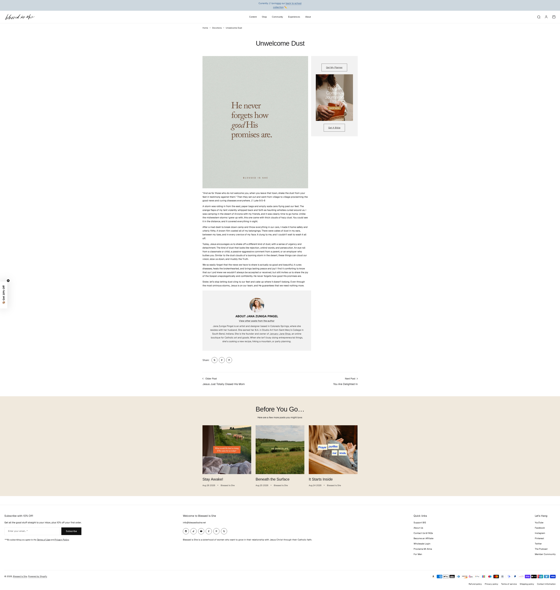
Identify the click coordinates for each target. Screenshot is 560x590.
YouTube (539, 522)
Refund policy (475, 584)
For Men (418, 554)
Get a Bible (334, 127)
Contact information (546, 584)
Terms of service (509, 584)
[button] (3, 295)
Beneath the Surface (272, 479)
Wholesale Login (422, 543)
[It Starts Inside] (333, 449)
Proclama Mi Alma (423, 549)
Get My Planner (334, 67)
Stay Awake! (212, 479)
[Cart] (554, 17)
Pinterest (539, 538)
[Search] (538, 17)
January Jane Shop (280, 333)
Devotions (217, 28)
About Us (418, 527)
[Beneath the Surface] (280, 449)
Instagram (540, 533)
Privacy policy (491, 584)
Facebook (540, 527)
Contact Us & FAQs (423, 533)
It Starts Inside (321, 479)
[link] (214, 360)
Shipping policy (527, 584)
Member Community (545, 554)
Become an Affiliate (423, 538)
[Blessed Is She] (19, 17)
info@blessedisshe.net (194, 522)
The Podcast (541, 549)
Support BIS (420, 522)
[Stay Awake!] (226, 449)
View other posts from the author (257, 320)
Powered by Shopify (37, 576)
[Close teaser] (8, 280)
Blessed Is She (20, 576)
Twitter (538, 543)
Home (205, 28)
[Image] (334, 97)
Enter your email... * (18, 531)
